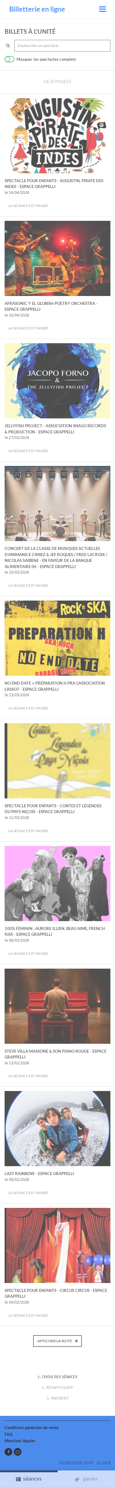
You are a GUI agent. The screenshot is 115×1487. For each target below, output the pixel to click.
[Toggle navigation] (102, 9)
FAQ (8, 1434)
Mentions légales (20, 1440)
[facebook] (8, 1452)
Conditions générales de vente (32, 1427)
